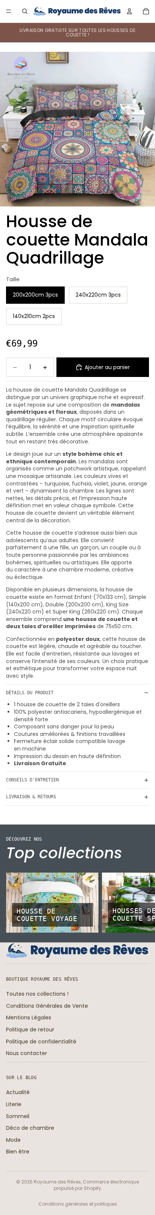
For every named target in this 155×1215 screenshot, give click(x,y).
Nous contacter (26, 1053)
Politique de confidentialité (41, 1041)
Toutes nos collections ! (37, 994)
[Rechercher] (25, 11)
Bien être (17, 1151)
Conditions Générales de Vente (47, 1005)
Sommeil (17, 1116)
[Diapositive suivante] (140, 902)
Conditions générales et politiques (77, 1204)
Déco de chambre (30, 1128)
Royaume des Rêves (57, 1182)
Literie (13, 1104)
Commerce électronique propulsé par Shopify (96, 1185)
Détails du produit (29, 692)
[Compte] (129, 11)
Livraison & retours (31, 796)
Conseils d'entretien (32, 779)
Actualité (18, 1092)
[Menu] (8, 11)
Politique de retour (30, 1029)
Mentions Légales (28, 1017)
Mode (13, 1139)
